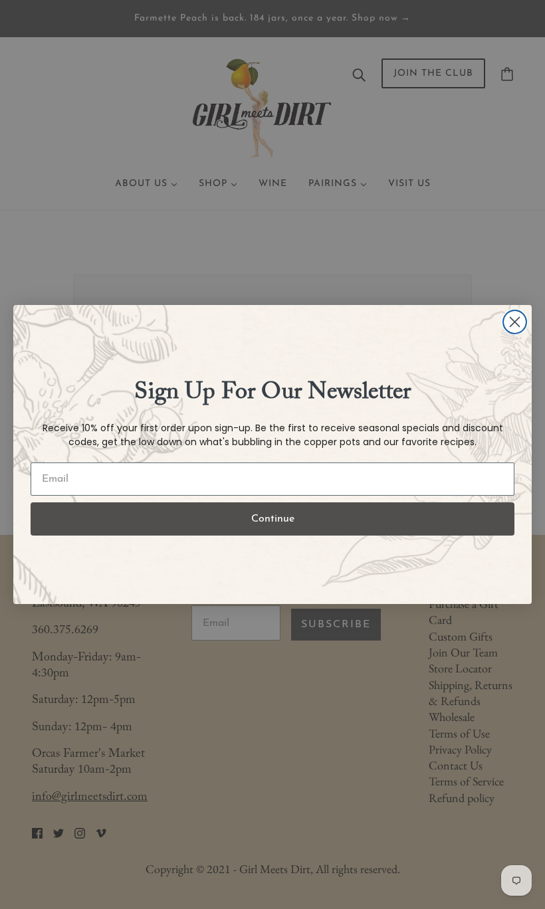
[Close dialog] (514, 322)
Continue (272, 519)
